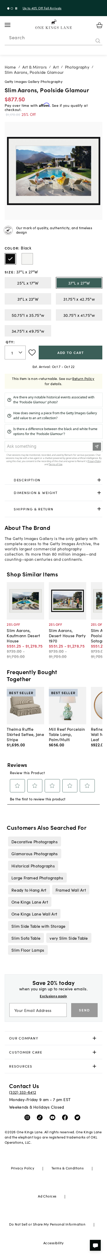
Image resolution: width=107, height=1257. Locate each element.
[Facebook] (66, 1117)
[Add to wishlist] (32, 352)
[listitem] (34, 841)
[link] (54, 480)
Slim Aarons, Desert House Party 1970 (67, 635)
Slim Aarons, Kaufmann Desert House (23, 635)
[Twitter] (79, 1117)
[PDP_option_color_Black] (10, 259)
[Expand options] (99, 480)
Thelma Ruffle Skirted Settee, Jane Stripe (25, 734)
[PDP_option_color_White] (27, 259)
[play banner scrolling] (16, 8)
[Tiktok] (41, 1117)
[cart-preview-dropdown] (99, 25)
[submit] (98, 40)
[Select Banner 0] (8, 8)
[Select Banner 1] (12, 8)
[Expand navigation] (11, 25)
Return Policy (83, 378)
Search (17, 37)
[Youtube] (54, 1117)
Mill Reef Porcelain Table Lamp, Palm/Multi (67, 734)
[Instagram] (28, 1117)
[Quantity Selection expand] (20, 352)
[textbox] (15, 352)
